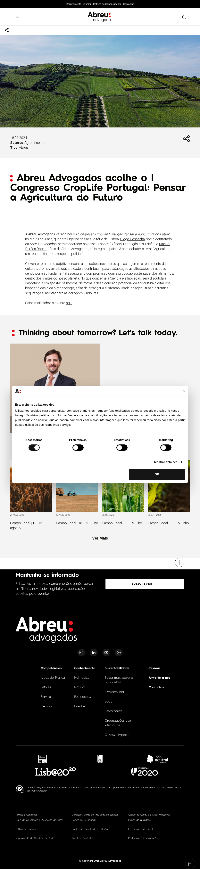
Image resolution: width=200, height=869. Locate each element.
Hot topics (81, 677)
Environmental (114, 692)
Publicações (82, 697)
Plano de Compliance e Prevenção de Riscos (39, 820)
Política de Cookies (26, 829)
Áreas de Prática (53, 677)
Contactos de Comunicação (142, 838)
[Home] (46, 632)
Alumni (87, 4)
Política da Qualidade (139, 820)
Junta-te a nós (159, 677)
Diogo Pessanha (132, 239)
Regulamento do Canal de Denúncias (35, 838)
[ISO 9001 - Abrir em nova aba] (20, 789)
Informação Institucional (140, 829)
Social (109, 701)
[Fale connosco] (190, 864)
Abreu (23, 147)
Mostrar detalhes (166, 462)
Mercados (47, 706)
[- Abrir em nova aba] (42, 759)
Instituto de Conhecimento (107, 4)
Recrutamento (73, 4)
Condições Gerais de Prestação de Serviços (95, 815)
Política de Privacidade (84, 820)
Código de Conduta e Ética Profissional (149, 815)
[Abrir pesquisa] (183, 17)
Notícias (79, 687)
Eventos (79, 706)
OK (157, 474)
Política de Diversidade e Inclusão (90, 829)
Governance (113, 711)
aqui (69, 303)
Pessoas (154, 668)
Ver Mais (100, 538)
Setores (46, 687)
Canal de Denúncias (82, 838)
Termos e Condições (26, 815)
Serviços (46, 697)
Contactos (128, 4)
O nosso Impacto (117, 735)
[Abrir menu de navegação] (19, 16)
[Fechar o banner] (183, 391)
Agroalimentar (35, 143)
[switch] (78, 447)
